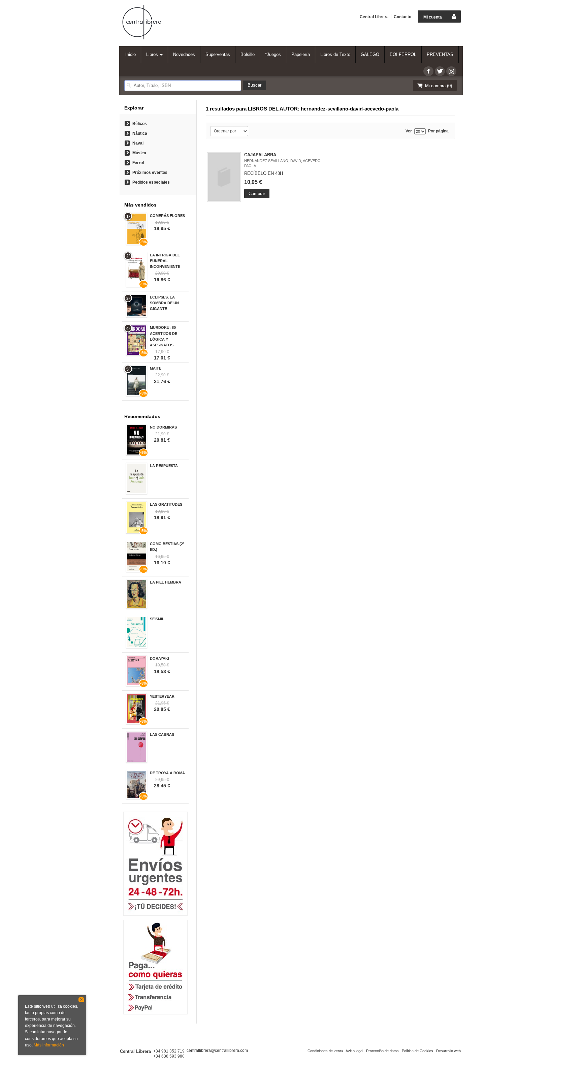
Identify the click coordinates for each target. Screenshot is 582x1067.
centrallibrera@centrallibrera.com (217, 1050)
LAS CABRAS (162, 734)
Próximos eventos (149, 172)
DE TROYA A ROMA (167, 773)
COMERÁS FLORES (167, 216)
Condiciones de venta (325, 1051)
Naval (137, 143)
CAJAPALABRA (260, 154)
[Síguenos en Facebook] (428, 71)
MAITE (155, 368)
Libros (152, 54)
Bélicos (139, 123)
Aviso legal (354, 1051)
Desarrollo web (448, 1051)
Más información (49, 1045)
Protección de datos (382, 1051)
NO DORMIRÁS (163, 427)
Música (139, 153)
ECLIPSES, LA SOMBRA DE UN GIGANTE (164, 303)
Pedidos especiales (151, 182)
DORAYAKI (159, 658)
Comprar (257, 193)
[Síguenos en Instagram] (451, 71)
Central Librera (374, 16)
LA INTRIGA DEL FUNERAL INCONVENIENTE (165, 261)
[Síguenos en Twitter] (440, 71)
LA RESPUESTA (164, 466)
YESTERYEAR (162, 696)
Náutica (139, 133)
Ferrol (138, 162)
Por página (438, 131)
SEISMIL (157, 619)
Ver (409, 131)
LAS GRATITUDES (166, 504)
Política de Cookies (417, 1051)
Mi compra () (438, 85)
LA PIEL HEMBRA (165, 582)
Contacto (402, 16)
